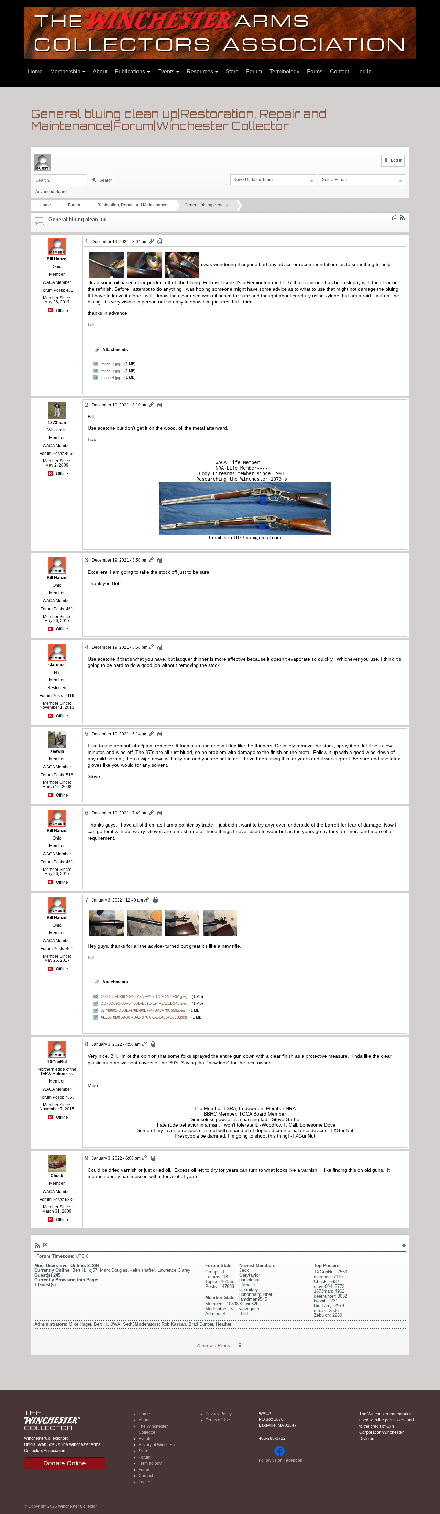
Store (232, 71)
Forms (314, 71)
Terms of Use (218, 1420)
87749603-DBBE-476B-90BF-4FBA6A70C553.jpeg (143, 1010)
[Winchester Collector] (220, 32)
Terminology (284, 71)
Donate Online (64, 1463)
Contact (339, 71)
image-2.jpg (110, 364)
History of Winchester (158, 1444)
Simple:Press (215, 1345)
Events (166, 71)
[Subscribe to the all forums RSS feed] (37, 1245)
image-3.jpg (110, 371)
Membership (66, 71)
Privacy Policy (219, 1413)
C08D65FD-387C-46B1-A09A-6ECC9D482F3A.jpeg (144, 996)
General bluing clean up (207, 205)
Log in (364, 71)
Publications (130, 71)
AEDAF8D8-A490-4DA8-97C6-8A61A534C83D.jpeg (144, 1017)
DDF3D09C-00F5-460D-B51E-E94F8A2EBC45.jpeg (144, 1003)
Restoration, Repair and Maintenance (132, 205)
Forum (254, 71)
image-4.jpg (110, 377)
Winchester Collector (77, 1506)
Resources (200, 71)
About (100, 71)
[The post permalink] (151, 241)
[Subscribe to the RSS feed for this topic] (402, 217)
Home (35, 71)
